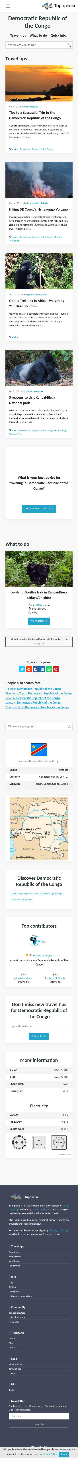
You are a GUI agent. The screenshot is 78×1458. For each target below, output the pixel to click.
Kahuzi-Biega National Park (25, 894)
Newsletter (14, 1322)
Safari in (32, 698)
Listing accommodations (20, 1296)
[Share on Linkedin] (42, 669)
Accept (64, 1454)
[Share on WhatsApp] (49, 669)
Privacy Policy (49, 1454)
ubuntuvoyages (34, 391)
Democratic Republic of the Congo (36, 149)
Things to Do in (37, 707)
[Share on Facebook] (36, 669)
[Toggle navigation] (8, 6)
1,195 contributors (41, 1209)
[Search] (69, 45)
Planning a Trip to (38, 693)
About (12, 1338)
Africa (15, 149)
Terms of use (15, 1369)
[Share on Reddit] (29, 669)
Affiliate (12, 1287)
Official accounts (17, 1317)
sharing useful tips (58, 1230)
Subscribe (37, 1036)
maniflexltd (32, 107)
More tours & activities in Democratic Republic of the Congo (39, 641)
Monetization (15, 1257)
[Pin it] (56, 669)
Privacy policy (15, 1364)
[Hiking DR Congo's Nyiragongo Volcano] (39, 180)
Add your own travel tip (38, 508)
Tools (11, 1390)
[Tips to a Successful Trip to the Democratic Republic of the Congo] (39, 83)
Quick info (58, 36)
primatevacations (37, 295)
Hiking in (33, 689)
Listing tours (14, 1292)
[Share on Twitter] (22, 669)
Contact (12, 1348)
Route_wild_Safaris (37, 203)
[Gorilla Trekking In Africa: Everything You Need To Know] (39, 271)
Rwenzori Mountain (21, 900)
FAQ (11, 1283)
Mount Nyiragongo (52, 894)
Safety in (33, 702)
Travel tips (18, 36)
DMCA (12, 1373)
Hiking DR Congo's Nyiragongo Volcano (38, 209)
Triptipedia (64, 6)
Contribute (14, 1252)
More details (38, 621)
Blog (11, 1343)
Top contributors (17, 1313)
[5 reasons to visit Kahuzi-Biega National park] (39, 368)
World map (14, 1261)
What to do (38, 36)
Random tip (14, 1266)
